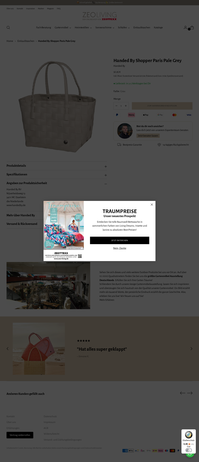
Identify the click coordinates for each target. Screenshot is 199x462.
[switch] (189, 450)
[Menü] (194, 431)
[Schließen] (151, 204)
